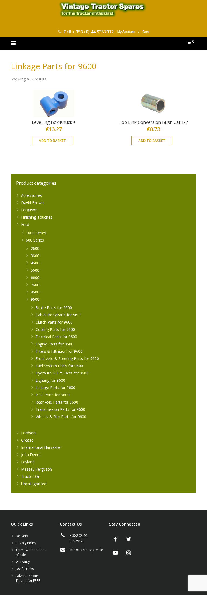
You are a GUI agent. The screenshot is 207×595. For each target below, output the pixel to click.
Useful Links (25, 568)
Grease (27, 440)
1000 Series (36, 232)
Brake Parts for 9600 (54, 307)
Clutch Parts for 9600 (54, 322)
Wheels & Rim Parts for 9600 (61, 416)
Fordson (28, 432)
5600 (35, 270)
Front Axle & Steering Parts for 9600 (67, 358)
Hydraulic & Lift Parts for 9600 (62, 373)
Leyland (27, 461)
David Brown (32, 202)
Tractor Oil (30, 476)
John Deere (31, 454)
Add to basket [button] (52, 140)
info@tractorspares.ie (86, 550)
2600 (35, 248)
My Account (126, 31)
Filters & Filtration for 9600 (59, 351)
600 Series (35, 240)
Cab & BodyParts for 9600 (59, 314)
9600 (35, 299)
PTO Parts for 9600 (53, 394)
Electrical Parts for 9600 (56, 336)
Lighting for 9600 (50, 380)
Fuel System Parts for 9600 (59, 365)
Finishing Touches (36, 217)
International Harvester (41, 447)
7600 (35, 284)
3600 (35, 255)
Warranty (23, 561)
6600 (35, 277)
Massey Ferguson (36, 469)
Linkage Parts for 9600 (55, 387)
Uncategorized (33, 483)
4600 (35, 262)
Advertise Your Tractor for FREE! (28, 578)
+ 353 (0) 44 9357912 (93, 32)
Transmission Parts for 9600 (60, 409)
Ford (25, 224)
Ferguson (29, 209)
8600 (35, 292)
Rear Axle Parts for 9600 (57, 402)
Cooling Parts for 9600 (55, 329)
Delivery (22, 536)
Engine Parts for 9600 (54, 343)
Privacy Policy (26, 543)
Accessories (31, 195)
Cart (145, 31)
